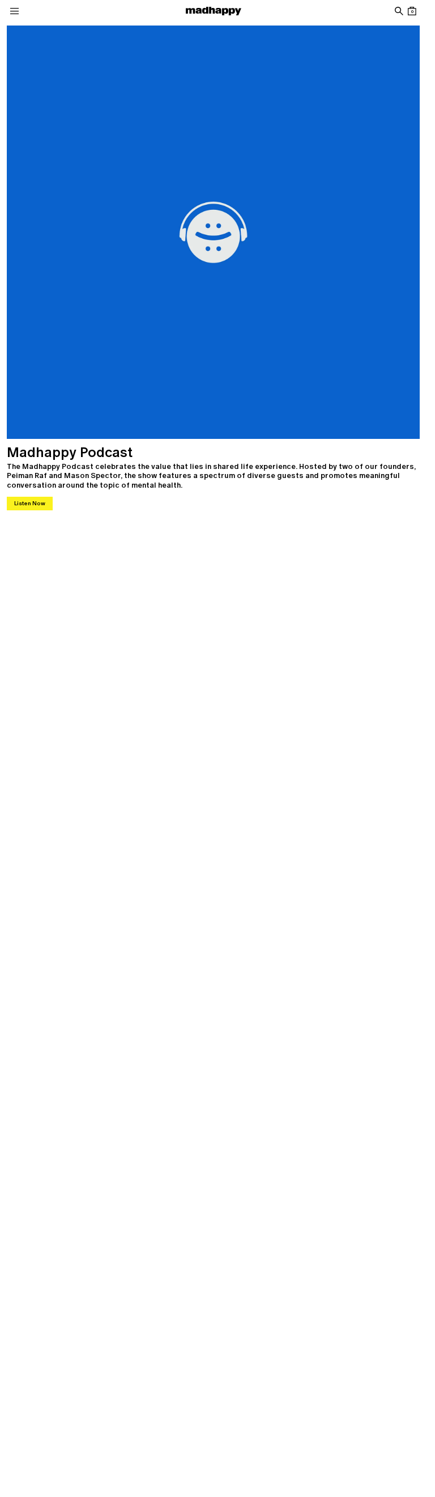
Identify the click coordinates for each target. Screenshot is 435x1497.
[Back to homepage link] (213, 11)
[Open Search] (398, 11)
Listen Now (29, 503)
